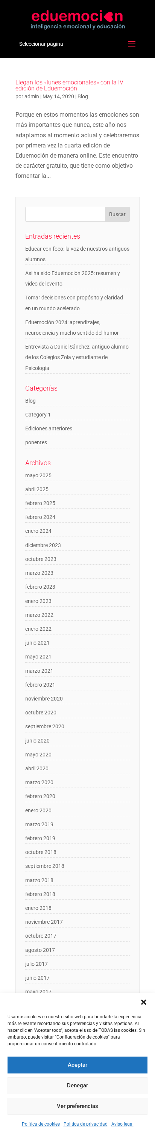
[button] (143, 1002)
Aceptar (77, 1064)
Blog (83, 96)
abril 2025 (37, 489)
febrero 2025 (40, 503)
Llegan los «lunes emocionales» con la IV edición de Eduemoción (69, 85)
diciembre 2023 (43, 545)
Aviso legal (122, 1124)
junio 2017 (37, 978)
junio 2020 (37, 741)
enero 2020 (38, 810)
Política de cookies (41, 1124)
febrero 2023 (40, 587)
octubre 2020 (40, 713)
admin (31, 96)
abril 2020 (37, 768)
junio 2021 (37, 643)
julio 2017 (36, 964)
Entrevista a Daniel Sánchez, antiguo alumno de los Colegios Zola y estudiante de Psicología (77, 357)
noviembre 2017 (44, 922)
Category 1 (38, 415)
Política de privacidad (86, 1124)
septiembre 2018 (44, 866)
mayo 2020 (38, 755)
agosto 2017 (40, 950)
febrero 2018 (40, 894)
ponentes (36, 442)
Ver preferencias (77, 1106)
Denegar (77, 1085)
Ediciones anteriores (48, 428)
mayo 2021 (38, 657)
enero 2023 (38, 601)
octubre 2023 (40, 559)
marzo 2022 (39, 615)
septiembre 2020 (44, 726)
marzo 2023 (39, 573)
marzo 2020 (39, 782)
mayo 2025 (38, 475)
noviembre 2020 (44, 699)
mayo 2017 (38, 992)
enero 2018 (38, 908)
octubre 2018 (40, 852)
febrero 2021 (40, 685)
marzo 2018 (39, 880)
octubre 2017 (40, 936)
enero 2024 (38, 531)
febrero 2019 (40, 838)
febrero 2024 (40, 517)
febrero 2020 (40, 796)
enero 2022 (38, 629)
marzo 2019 (39, 824)
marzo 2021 (39, 671)
